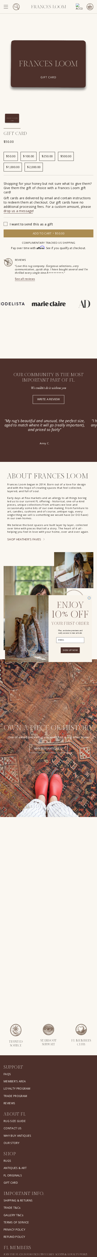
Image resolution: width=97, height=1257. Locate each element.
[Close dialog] (89, 597)
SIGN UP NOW (70, 650)
